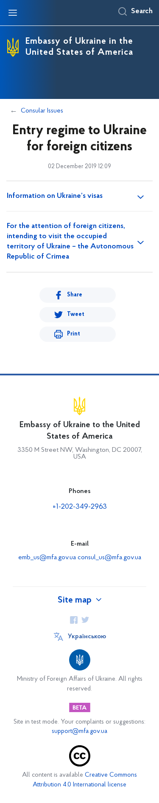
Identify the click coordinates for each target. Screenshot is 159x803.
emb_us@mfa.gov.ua (47, 557)
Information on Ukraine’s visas (55, 196)
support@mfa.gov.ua (79, 731)
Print (73, 334)
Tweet (75, 314)
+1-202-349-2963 (80, 507)
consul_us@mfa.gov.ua (109, 557)
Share (74, 295)
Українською (87, 636)
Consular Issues (42, 110)
